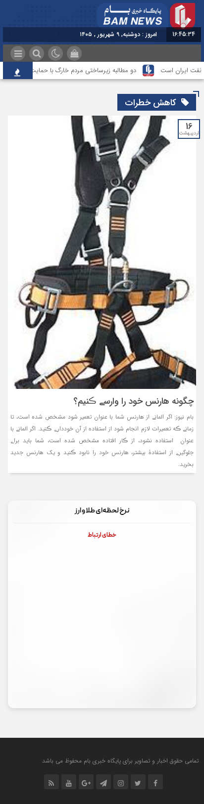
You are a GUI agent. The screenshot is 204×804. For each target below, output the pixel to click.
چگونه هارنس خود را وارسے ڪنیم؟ (133, 401)
